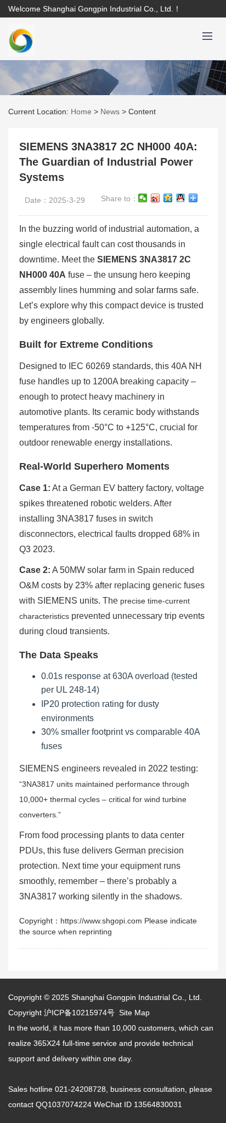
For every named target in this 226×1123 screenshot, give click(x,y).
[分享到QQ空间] (168, 198)
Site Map (134, 1012)
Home (81, 111)
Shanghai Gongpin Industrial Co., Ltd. (136, 997)
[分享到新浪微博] (155, 198)
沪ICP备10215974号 (79, 1012)
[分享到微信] (143, 198)
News (110, 111)
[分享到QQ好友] (180, 198)
